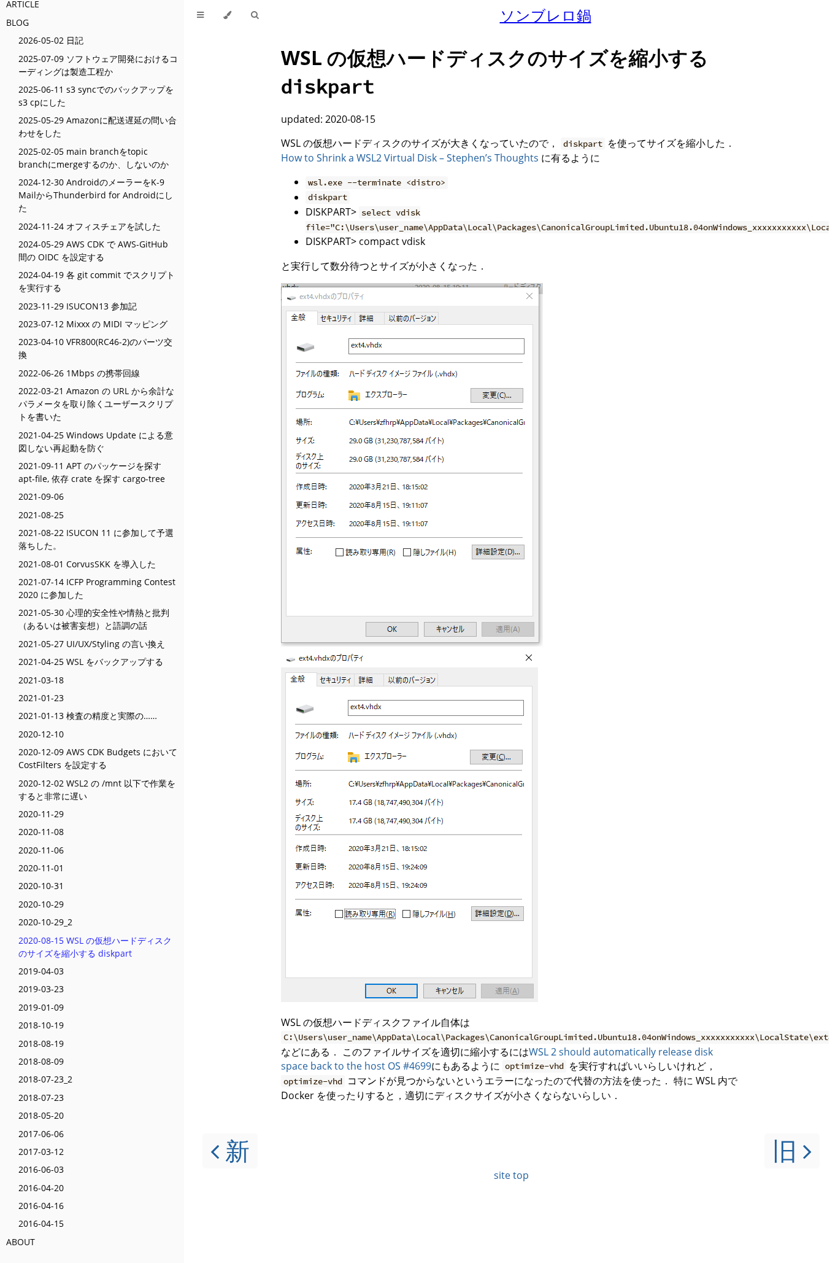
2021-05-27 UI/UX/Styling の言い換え (91, 644)
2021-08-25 (41, 515)
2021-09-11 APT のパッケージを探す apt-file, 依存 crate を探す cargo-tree (91, 472)
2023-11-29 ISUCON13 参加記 (77, 306)
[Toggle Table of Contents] (200, 15)
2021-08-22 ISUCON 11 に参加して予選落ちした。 (96, 539)
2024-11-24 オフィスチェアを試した (89, 226)
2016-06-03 (41, 1169)
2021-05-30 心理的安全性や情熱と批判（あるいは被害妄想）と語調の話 (93, 619)
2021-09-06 (41, 496)
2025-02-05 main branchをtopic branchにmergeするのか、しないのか (93, 158)
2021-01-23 (41, 698)
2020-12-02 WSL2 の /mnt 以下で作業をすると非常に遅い (96, 789)
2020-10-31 (41, 886)
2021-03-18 (41, 680)
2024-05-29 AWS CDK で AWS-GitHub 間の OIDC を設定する (93, 250)
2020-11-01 (41, 868)
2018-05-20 (41, 1115)
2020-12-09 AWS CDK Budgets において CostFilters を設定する (97, 758)
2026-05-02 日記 (50, 40)
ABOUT (20, 1242)
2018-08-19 (41, 1043)
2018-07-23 (41, 1097)
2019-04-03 (41, 971)
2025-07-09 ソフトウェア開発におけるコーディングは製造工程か (98, 65)
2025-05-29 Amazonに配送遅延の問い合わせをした (97, 126)
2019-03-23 (41, 989)
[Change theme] (227, 15)
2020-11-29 (41, 814)
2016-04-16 (41, 1205)
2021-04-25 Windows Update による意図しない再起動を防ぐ (95, 441)
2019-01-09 (41, 1007)
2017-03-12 (41, 1151)
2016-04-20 (41, 1188)
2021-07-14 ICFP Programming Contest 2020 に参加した (96, 588)
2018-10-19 (41, 1025)
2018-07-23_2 (45, 1079)
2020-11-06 (41, 850)
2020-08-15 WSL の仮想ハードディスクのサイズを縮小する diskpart (95, 947)
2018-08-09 (41, 1061)
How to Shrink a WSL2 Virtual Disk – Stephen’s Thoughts (410, 158)
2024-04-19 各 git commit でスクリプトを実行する (96, 281)
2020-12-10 (41, 734)
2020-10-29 (41, 904)
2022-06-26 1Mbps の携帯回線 (79, 373)
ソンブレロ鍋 (545, 15)
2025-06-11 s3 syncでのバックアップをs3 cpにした (96, 96)
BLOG (17, 22)
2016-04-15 (41, 1223)
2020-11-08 (41, 831)
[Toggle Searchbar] (254, 15)
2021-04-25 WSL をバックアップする (90, 661)
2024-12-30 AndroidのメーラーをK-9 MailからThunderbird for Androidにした (95, 195)
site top (511, 1175)
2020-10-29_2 (45, 922)
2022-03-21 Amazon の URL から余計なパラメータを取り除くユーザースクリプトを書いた (96, 403)
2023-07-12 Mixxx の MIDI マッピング (92, 324)
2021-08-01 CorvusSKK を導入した (87, 564)
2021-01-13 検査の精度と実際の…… (87, 715)
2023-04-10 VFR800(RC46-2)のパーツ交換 (95, 348)
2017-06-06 (41, 1134)
